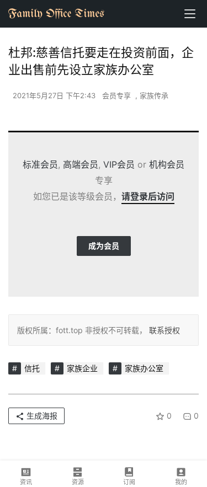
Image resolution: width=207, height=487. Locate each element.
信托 (32, 368)
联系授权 (163, 330)
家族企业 (82, 368)
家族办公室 (144, 368)
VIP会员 (119, 164)
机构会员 (166, 164)
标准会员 (40, 164)
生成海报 (40, 415)
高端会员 (80, 164)
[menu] (189, 14)
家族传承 (154, 95)
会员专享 (116, 95)
